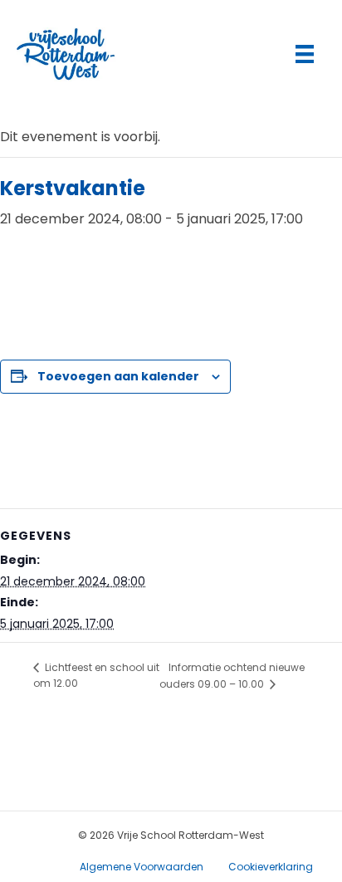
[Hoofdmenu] (304, 54)
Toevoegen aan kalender (118, 377)
